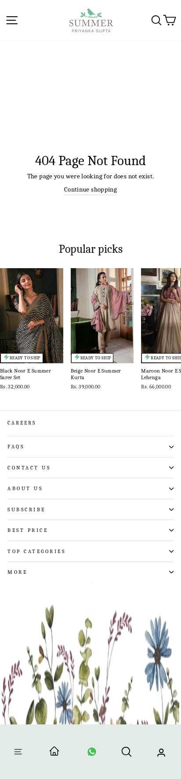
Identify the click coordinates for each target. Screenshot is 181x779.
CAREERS (21, 423)
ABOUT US (25, 488)
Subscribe (26, 509)
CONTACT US (29, 468)
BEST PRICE (27, 530)
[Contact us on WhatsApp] (91, 754)
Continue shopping (90, 189)
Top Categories (36, 551)
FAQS (15, 446)
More (17, 572)
